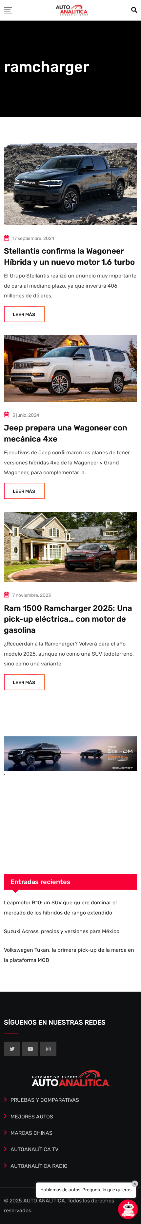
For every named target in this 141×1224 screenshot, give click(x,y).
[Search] (134, 10)
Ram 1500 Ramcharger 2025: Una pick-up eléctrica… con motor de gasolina (68, 619)
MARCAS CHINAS (31, 1133)
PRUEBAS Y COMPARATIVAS (44, 1100)
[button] (128, 1209)
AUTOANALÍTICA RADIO (39, 1166)
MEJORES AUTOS (31, 1117)
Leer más (24, 314)
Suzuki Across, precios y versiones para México (61, 931)
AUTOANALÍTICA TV (34, 1149)
